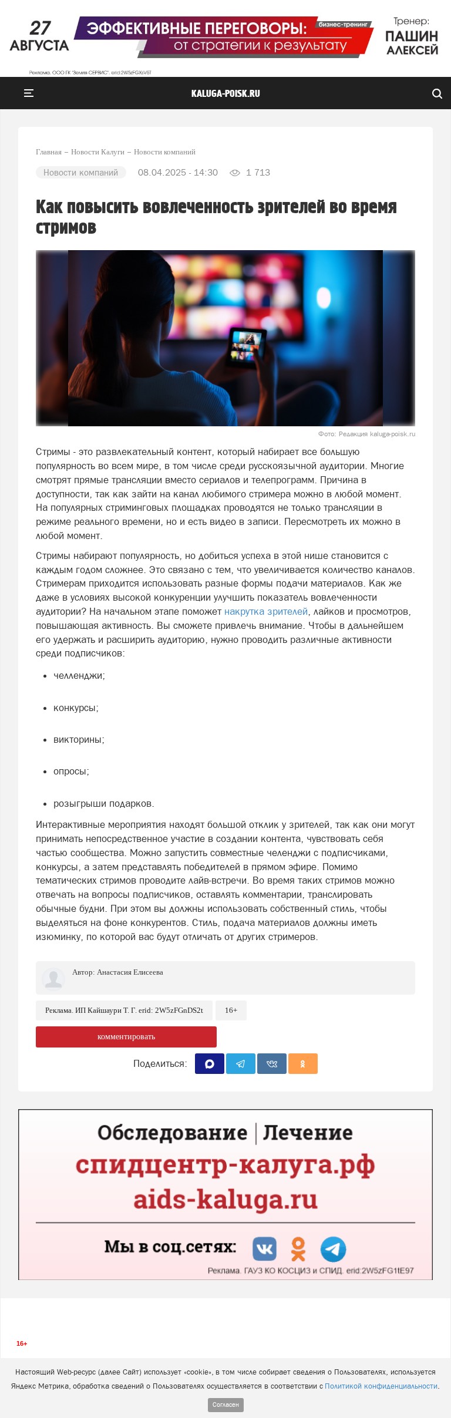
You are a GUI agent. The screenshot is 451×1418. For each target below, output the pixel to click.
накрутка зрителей (266, 611)
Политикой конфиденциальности (381, 1386)
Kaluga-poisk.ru (225, 94)
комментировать (126, 1036)
